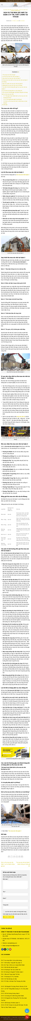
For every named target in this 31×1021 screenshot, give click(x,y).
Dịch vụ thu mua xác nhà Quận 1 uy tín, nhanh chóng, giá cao (8, 864)
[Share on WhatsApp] (9, 857)
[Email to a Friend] (17, 857)
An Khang (22, 20)
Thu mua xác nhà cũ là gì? (8, 74)
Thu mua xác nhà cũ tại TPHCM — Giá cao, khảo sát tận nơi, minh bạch (15, 10)
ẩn (18, 72)
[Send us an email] (5, 949)
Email (4, 898)
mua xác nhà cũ (21, 416)
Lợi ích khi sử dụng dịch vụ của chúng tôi (12, 90)
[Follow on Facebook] (2, 949)
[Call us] (7, 949)
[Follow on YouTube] (10, 949)
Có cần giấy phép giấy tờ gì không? (13, 99)
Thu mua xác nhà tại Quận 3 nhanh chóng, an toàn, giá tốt (23, 864)
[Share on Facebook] (11, 857)
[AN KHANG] (15, 4)
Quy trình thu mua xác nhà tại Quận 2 (11, 78)
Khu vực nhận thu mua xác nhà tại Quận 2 (12, 83)
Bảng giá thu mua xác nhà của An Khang (12, 85)
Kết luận (4, 104)
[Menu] (2, 4)
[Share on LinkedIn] (22, 857)
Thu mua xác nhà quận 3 (14, 831)
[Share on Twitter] (14, 857)
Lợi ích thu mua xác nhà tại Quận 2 (10, 76)
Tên (4, 891)
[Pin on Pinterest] (19, 857)
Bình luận (5, 879)
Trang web (5, 905)
